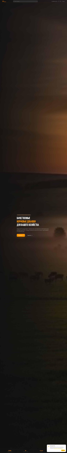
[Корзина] (60, 1)
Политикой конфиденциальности (58, 448)
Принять (63, 450)
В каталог (20, 235)
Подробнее (29, 235)
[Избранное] (59, 1)
